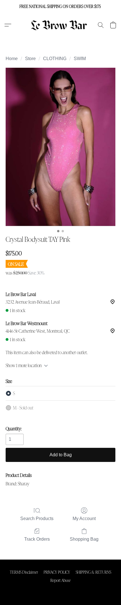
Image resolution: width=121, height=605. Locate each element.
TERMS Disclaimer (24, 572)
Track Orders (37, 539)
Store (30, 58)
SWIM (80, 58)
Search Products (36, 518)
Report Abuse (60, 580)
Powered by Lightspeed (60, 589)
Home (12, 58)
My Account (84, 518)
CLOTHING (54, 58)
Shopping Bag (84, 539)
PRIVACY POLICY (57, 572)
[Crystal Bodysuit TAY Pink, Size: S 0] (60, 147)
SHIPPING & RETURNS (93, 572)
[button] (60, 25)
